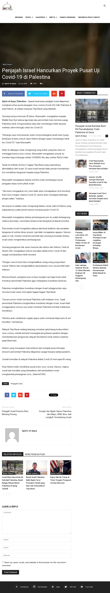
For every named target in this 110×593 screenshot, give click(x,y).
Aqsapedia (40, 17)
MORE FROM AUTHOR (35, 454)
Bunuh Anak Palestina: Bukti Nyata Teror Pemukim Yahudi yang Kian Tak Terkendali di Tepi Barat (35, 483)
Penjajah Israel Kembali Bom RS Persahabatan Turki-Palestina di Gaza (90, 129)
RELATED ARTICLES (13, 454)
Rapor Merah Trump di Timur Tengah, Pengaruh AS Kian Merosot (60, 480)
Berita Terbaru (7, 64)
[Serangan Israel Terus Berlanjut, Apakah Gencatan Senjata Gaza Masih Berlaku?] (81, 196)
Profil (28, 17)
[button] (104, 3)
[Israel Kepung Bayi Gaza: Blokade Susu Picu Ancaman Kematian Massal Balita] (81, 164)
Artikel (78, 262)
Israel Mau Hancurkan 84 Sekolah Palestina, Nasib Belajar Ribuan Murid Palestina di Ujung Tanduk (12, 483)
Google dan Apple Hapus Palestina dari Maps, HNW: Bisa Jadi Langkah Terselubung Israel (55, 414)
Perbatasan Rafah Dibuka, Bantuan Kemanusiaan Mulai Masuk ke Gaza (100, 270)
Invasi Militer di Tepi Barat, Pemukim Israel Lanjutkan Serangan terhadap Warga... (99, 240)
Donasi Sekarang (67, 17)
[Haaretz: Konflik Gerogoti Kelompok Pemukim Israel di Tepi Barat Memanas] (81, 180)
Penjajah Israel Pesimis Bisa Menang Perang (15, 413)
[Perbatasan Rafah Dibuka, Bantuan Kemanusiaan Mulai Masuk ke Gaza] (100, 257)
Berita (52, 17)
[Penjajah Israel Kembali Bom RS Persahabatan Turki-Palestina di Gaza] (91, 111)
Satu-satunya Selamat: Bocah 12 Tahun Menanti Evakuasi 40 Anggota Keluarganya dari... (82, 273)
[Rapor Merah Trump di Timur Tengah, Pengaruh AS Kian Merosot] (60, 467)
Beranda (19, 17)
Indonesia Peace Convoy (89, 17)
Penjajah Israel (16, 383)
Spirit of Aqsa (10, 83)
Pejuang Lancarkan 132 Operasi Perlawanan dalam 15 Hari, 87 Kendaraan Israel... (82, 240)
